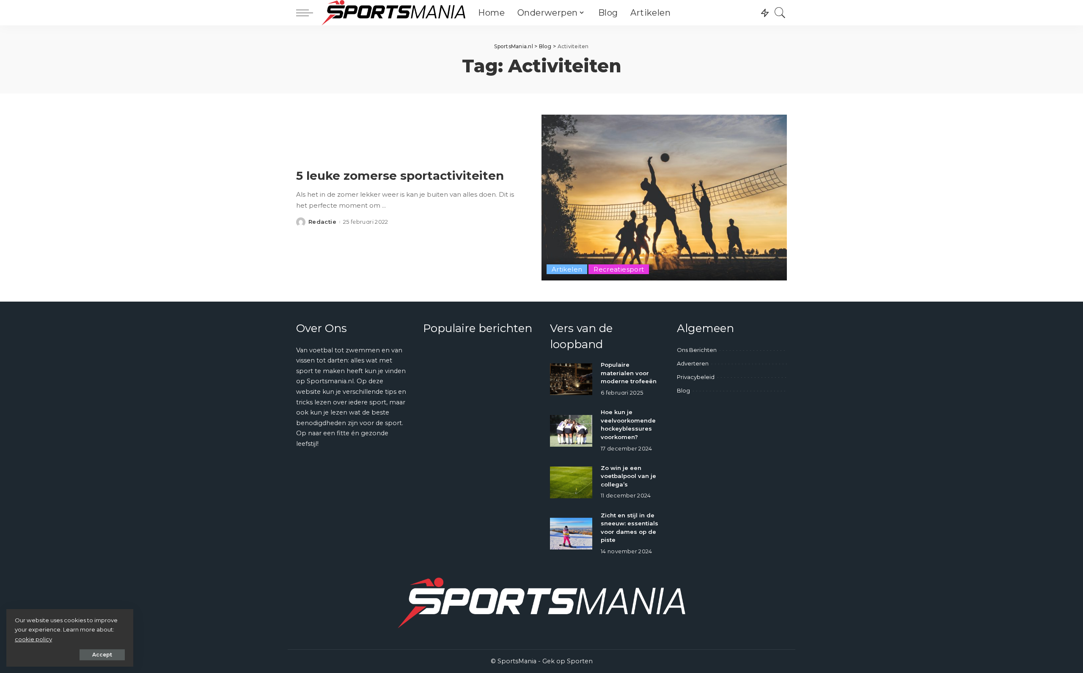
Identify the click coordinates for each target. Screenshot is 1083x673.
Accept (102, 654)
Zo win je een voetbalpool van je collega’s (628, 476)
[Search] (780, 12)
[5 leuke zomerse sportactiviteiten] (664, 197)
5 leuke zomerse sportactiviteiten (400, 175)
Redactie (322, 222)
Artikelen (567, 269)
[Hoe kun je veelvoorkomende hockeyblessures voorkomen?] (571, 431)
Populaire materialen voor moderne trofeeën (629, 373)
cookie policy (33, 639)
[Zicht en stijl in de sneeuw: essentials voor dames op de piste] (571, 533)
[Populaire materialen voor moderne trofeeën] (571, 379)
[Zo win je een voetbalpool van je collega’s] (571, 482)
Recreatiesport (619, 269)
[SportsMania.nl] (393, 12)
